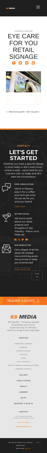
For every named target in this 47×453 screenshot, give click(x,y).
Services (23, 338)
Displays (23, 354)
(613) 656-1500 (23, 422)
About (23, 386)
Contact (23, 412)
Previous (9, 98)
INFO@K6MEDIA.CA (23, 426)
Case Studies (24, 381)
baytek (28, 448)
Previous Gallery (16, 112)
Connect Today (20, 206)
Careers (23, 392)
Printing (23, 347)
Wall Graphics (23, 362)
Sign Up (37, 275)
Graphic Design (23, 351)
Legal (38, 442)
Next (38, 98)
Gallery (23, 375)
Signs (23, 358)
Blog (23, 398)
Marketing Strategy (23, 344)
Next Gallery (32, 112)
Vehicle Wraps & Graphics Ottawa (23, 365)
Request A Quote (23, 403)
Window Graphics (24, 369)
